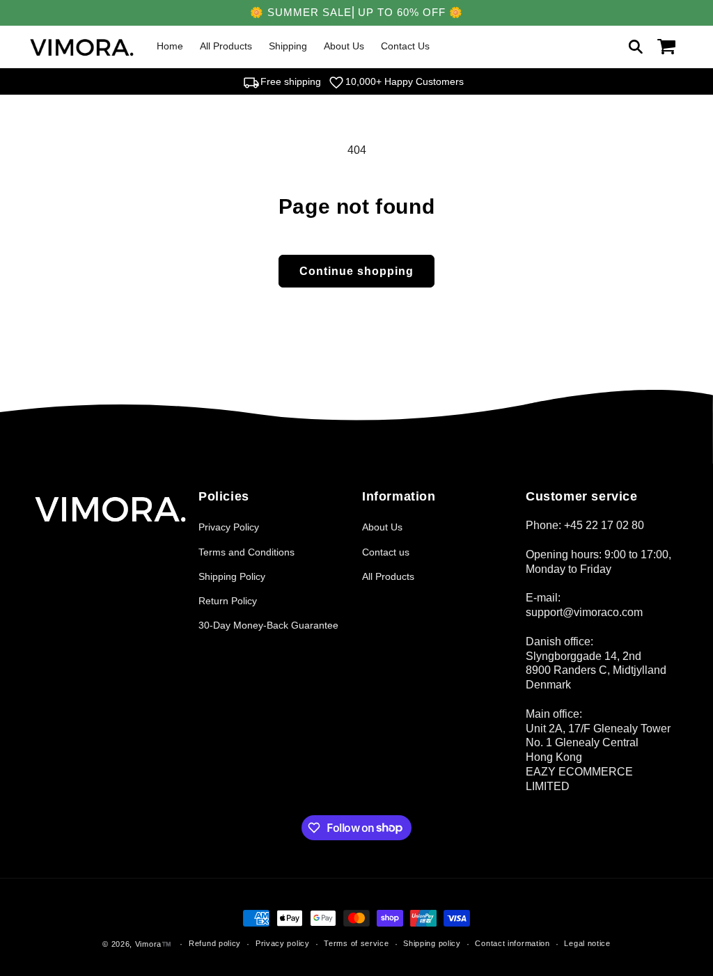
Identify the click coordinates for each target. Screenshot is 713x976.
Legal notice (587, 943)
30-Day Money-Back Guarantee (268, 625)
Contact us (385, 552)
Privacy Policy (228, 527)
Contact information (512, 943)
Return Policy (227, 600)
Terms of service (356, 943)
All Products (388, 576)
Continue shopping (356, 271)
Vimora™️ (153, 944)
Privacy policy (283, 943)
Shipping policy (432, 943)
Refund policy (215, 943)
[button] (635, 46)
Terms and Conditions (246, 552)
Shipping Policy (231, 576)
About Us (382, 527)
